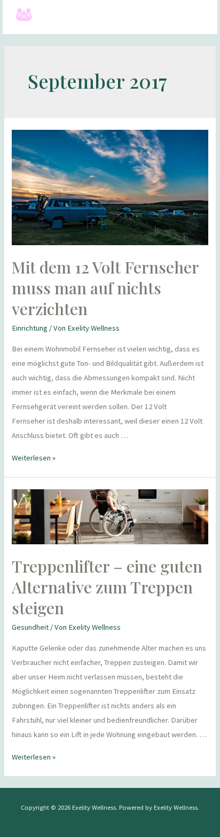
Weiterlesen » (34, 458)
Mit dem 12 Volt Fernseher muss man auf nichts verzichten (105, 287)
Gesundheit (30, 627)
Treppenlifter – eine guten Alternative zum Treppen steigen (107, 587)
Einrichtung (30, 328)
